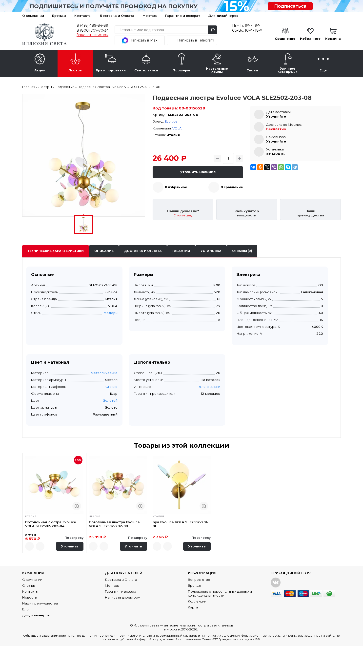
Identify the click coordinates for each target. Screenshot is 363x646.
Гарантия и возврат (182, 16)
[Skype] (288, 167)
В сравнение (232, 187)
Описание (104, 251)
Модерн (110, 313)
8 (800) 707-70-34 (93, 30)
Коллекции (197, 601)
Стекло (111, 387)
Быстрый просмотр (76, 506)
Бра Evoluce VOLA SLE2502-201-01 (180, 524)
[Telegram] (295, 167)
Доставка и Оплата (117, 16)
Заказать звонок (92, 35)
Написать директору (122, 597)
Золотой (110, 400)
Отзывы (29, 585)
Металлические (104, 373)
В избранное (176, 187)
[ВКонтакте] (253, 167)
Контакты (82, 16)
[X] (267, 167)
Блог (26, 609)
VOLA (177, 128)
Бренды (59, 16)
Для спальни (209, 387)
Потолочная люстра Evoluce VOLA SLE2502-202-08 (114, 524)
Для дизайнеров (223, 16)
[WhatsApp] (281, 167)
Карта (193, 607)
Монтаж (149, 16)
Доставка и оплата (143, 251)
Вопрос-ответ (200, 580)
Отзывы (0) (242, 251)
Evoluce (171, 121)
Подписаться (290, 6)
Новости (29, 597)
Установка (211, 251)
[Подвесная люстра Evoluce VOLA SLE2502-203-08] (83, 155)
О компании (33, 16)
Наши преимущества (40, 603)
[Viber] (274, 167)
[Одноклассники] (260, 167)
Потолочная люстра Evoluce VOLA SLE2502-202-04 (50, 524)
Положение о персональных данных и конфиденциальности (220, 593)
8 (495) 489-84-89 (92, 25)
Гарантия (181, 251)
